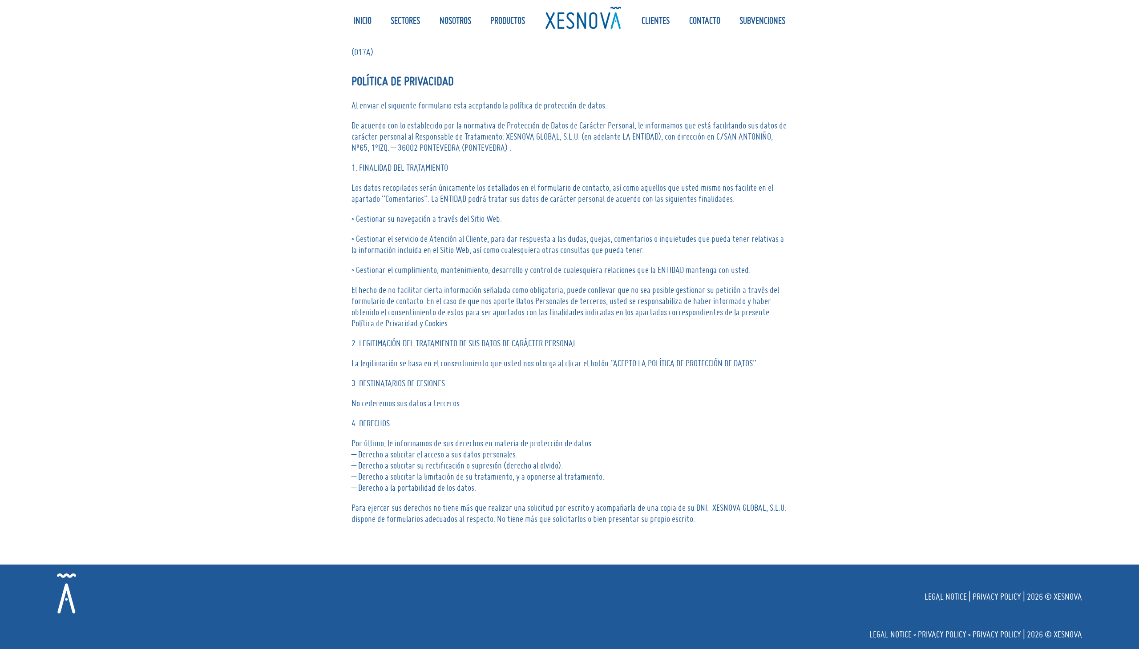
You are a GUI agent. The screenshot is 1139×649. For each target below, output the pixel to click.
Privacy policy (997, 596)
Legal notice (946, 596)
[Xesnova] (583, 18)
